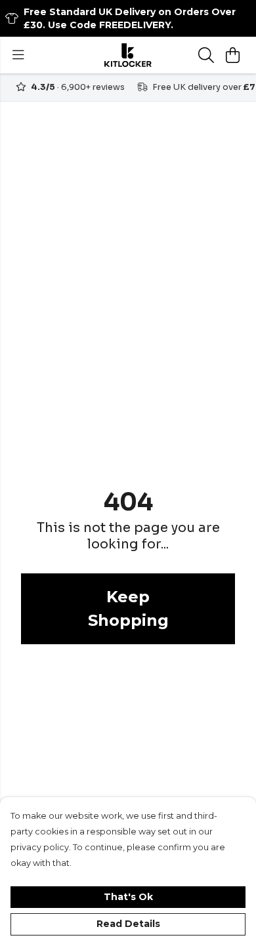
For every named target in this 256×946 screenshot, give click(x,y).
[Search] (206, 55)
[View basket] (232, 55)
